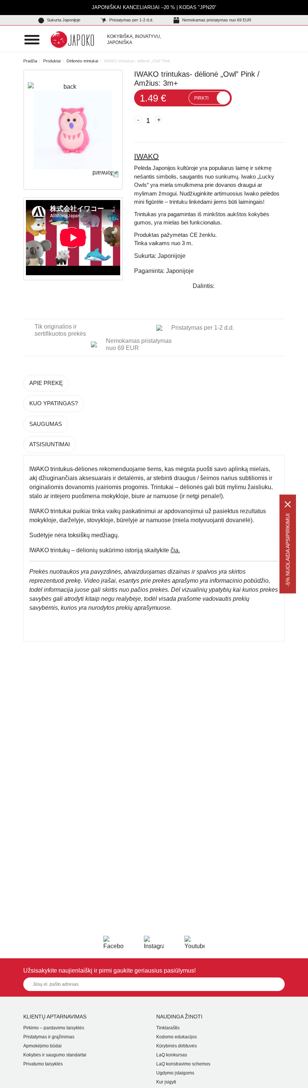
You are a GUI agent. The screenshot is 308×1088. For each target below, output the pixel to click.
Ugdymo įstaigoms (175, 1073)
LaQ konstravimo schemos (183, 1064)
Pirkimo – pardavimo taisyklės (53, 1027)
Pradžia (30, 61)
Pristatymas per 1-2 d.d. (130, 20)
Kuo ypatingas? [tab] (53, 403)
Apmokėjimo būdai (42, 1046)
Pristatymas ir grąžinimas (48, 1037)
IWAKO (146, 156)
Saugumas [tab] (45, 424)
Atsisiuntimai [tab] (49, 444)
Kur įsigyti (166, 1082)
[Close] (288, 505)
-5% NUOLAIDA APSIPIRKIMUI (288, 550)
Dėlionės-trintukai (82, 61)
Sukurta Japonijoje (63, 20)
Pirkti (201, 98)
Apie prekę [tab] (46, 383)
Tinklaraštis (168, 1027)
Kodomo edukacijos (176, 1037)
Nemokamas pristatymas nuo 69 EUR (216, 20)
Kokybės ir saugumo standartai (54, 1055)
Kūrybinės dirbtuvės (176, 1046)
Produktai (51, 61)
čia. (175, 550)
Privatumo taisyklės (43, 1064)
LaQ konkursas (171, 1055)
